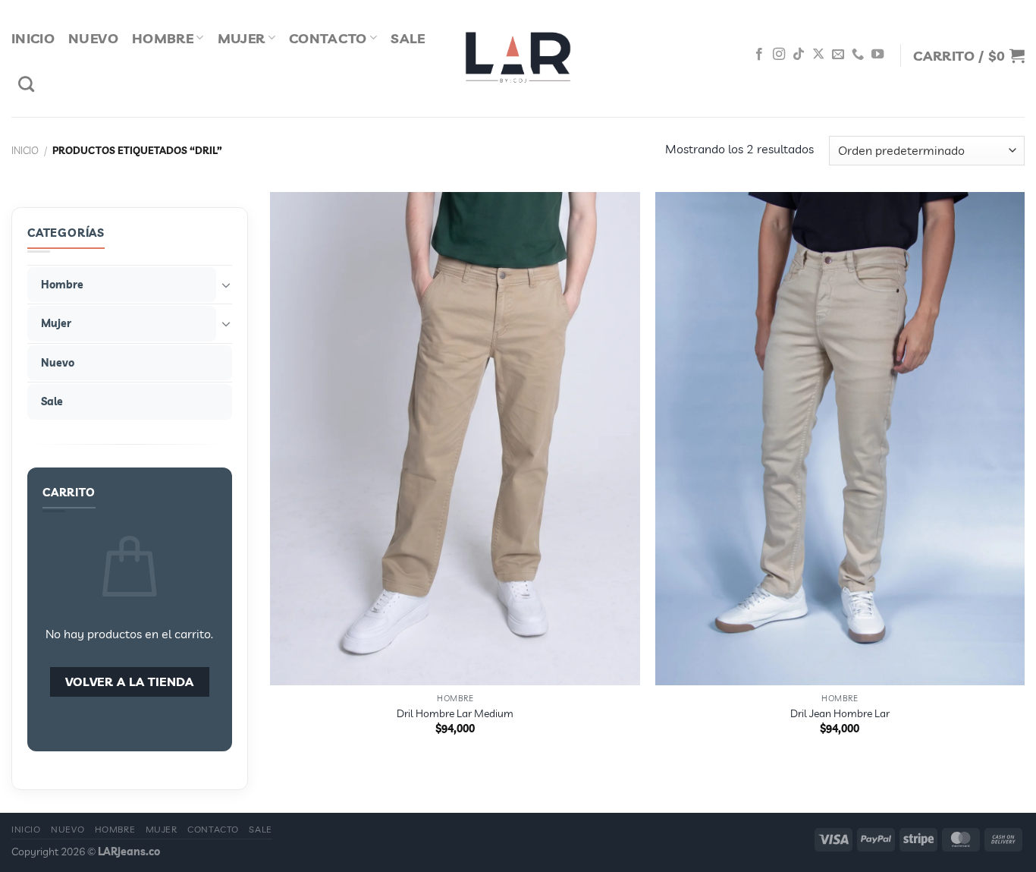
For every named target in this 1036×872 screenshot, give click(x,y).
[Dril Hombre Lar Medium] (455, 438)
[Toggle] (226, 284)
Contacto (328, 38)
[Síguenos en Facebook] (759, 54)
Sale (408, 38)
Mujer (241, 38)
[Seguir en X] (818, 54)
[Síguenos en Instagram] (779, 54)
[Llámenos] (858, 54)
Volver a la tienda (129, 681)
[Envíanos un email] (838, 54)
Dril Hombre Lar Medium (455, 713)
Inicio (33, 38)
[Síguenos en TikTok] (799, 54)
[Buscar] (26, 84)
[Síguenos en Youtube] (877, 54)
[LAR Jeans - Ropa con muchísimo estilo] (518, 58)
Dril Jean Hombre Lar (840, 713)
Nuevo (93, 38)
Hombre (162, 38)
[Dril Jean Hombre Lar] (840, 438)
